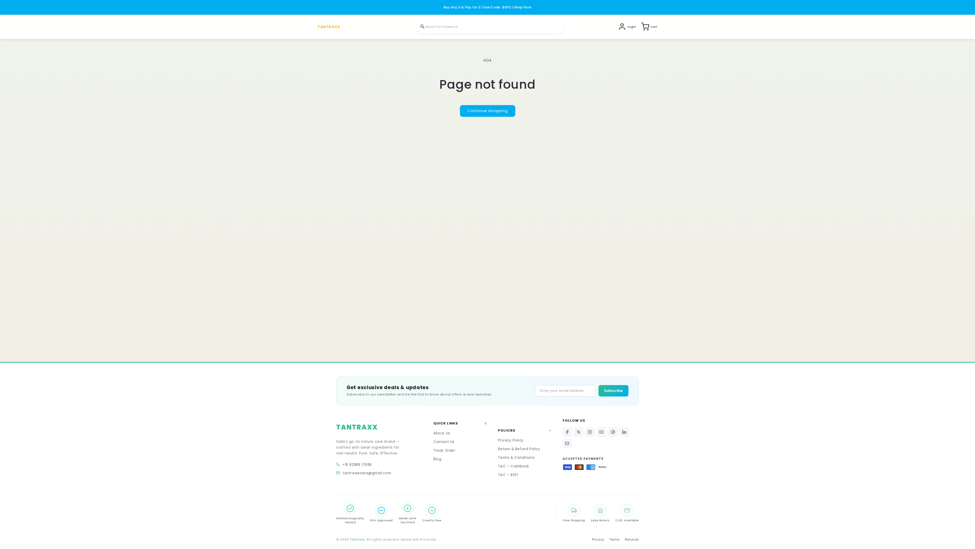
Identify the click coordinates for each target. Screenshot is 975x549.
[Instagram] (590, 432)
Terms (614, 539)
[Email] (567, 443)
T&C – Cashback (513, 466)
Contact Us (443, 441)
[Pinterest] (613, 432)
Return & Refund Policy (519, 449)
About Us (441, 433)
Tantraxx (357, 539)
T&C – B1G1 (508, 474)
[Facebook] (567, 432)
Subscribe (613, 390)
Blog (437, 459)
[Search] (422, 27)
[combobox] (490, 26)
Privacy (598, 539)
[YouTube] (601, 432)
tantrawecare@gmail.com (367, 473)
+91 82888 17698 (357, 464)
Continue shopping (487, 110)
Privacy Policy (510, 440)
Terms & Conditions (516, 457)
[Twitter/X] (578, 432)
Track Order (444, 450)
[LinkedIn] (624, 432)
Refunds (632, 539)
